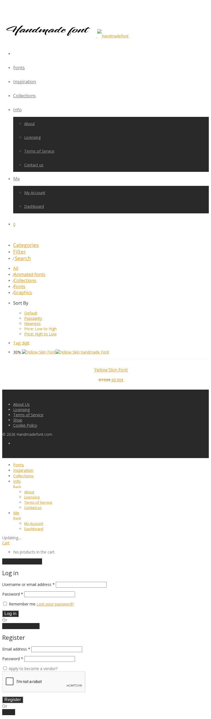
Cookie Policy (25, 425)
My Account (34, 192)
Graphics (23, 293)
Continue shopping (22, 561)
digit (21, 343)
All (15, 268)
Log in (10, 613)
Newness (32, 323)
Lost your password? (55, 604)
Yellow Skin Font (111, 370)
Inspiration (24, 82)
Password (12, 594)
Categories (26, 245)
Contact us (33, 164)
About (29, 123)
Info (17, 110)
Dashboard (34, 206)
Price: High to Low (40, 334)
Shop (17, 420)
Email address (16, 649)
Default (30, 313)
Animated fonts (29, 274)
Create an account (21, 626)
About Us (21, 404)
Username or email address (28, 584)
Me (16, 179)
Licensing (32, 137)
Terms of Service (39, 151)
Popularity (33, 318)
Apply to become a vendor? (32, 668)
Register (12, 699)
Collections (24, 96)
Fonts (19, 68)
